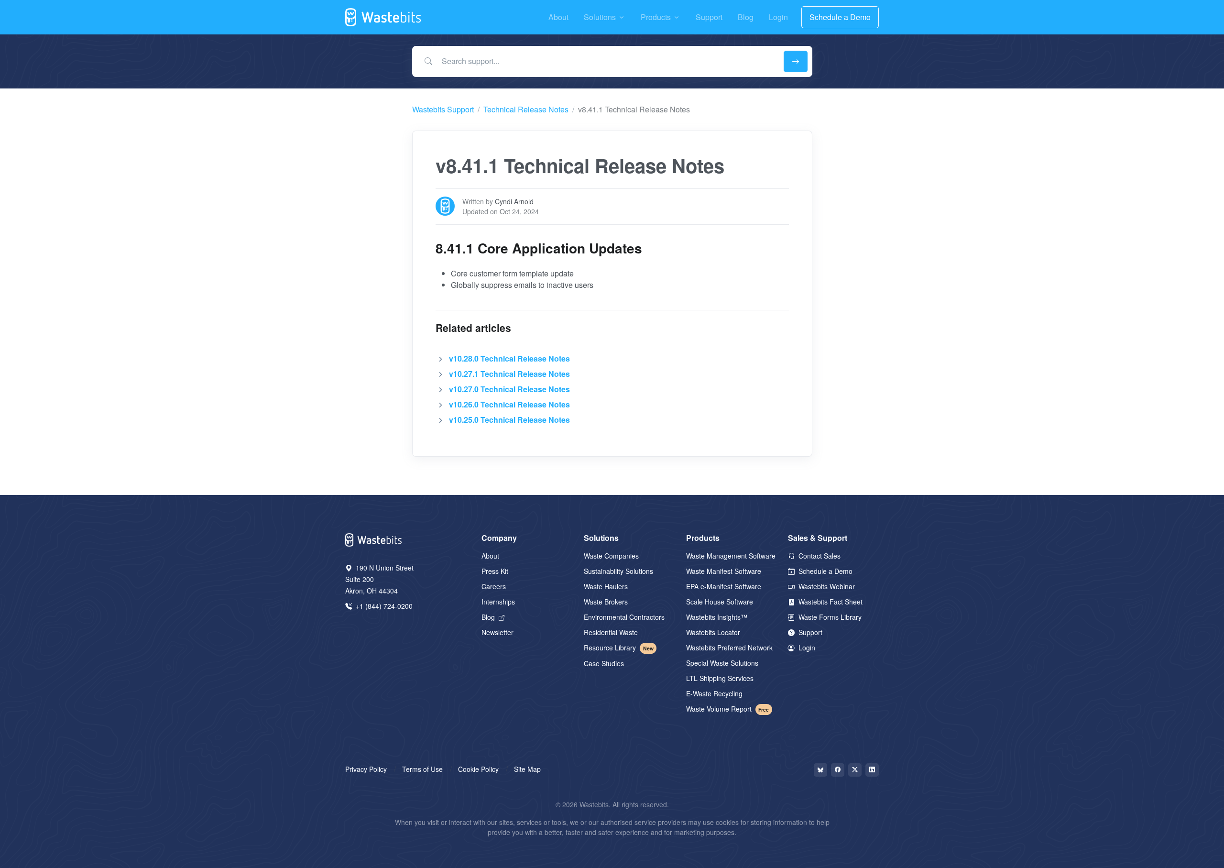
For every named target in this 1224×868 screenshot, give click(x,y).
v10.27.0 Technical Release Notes (509, 389)
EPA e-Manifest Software (723, 586)
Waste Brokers (606, 601)
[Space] (374, 538)
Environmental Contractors (624, 617)
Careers (493, 586)
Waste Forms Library (829, 617)
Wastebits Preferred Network (729, 647)
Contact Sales (819, 555)
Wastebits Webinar (826, 586)
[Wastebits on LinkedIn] (872, 770)
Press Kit (494, 571)
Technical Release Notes (525, 109)
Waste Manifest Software (723, 571)
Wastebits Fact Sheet (830, 601)
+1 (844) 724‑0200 (383, 606)
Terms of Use (422, 769)
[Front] (383, 17)
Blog (489, 617)
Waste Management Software (731, 555)
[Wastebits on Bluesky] (820, 770)
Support (809, 632)
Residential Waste (611, 632)
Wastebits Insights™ (716, 617)
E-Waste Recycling (714, 693)
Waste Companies (611, 555)
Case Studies (604, 663)
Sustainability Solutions (618, 571)
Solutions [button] (600, 16)
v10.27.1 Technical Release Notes (509, 373)
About (490, 555)
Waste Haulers (606, 586)
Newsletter (497, 632)
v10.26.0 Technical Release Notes (509, 404)
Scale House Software (719, 601)
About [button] (558, 16)
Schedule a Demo (840, 16)
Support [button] (709, 16)
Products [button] (656, 16)
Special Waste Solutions (722, 663)
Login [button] (778, 16)
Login (806, 647)
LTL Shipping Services (720, 678)
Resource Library (619, 647)
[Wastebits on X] (855, 770)
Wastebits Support (443, 109)
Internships (498, 601)
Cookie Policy (478, 769)
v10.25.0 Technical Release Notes (509, 419)
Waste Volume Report (727, 709)
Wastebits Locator (713, 632)
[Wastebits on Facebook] (837, 770)
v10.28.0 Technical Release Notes (509, 358)
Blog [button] (746, 16)
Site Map (527, 769)
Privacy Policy (366, 769)
